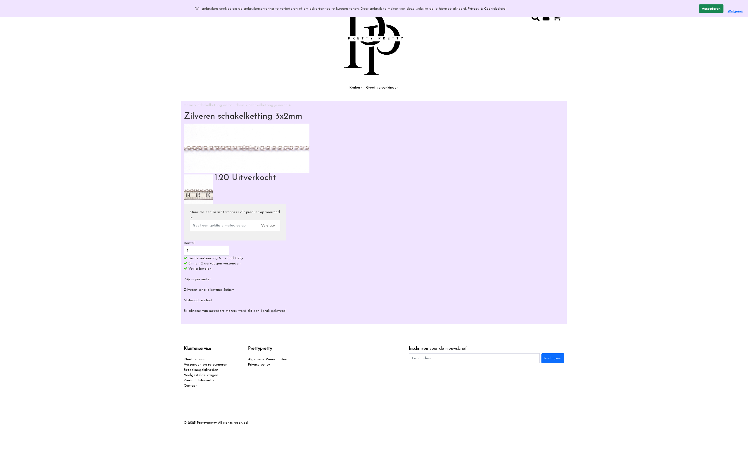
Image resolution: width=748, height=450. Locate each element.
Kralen (354, 87)
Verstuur (268, 225)
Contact (190, 385)
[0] (558, 19)
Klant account (195, 359)
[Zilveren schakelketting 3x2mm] (246, 148)
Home (189, 105)
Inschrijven (552, 358)
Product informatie (199, 380)
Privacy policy (259, 364)
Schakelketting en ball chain (221, 105)
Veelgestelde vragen (201, 375)
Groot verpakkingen (382, 87)
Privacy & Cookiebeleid (486, 9)
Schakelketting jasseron (269, 105)
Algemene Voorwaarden (267, 359)
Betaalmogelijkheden (201, 370)
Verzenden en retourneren (205, 364)
